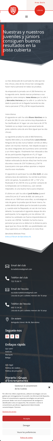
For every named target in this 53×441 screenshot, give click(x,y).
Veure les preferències (26, 432)
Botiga (7, 357)
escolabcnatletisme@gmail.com (24, 292)
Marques (9, 354)
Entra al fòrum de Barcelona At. (18, 236)
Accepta (26, 418)
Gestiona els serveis (9, 412)
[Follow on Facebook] (12, 336)
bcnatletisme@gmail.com (21, 269)
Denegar (26, 425)
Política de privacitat (13, 371)
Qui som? (9, 348)
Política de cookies (26, 438)
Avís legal (9, 365)
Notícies (8, 351)
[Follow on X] (17, 336)
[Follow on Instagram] (7, 336)
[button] (49, 387)
